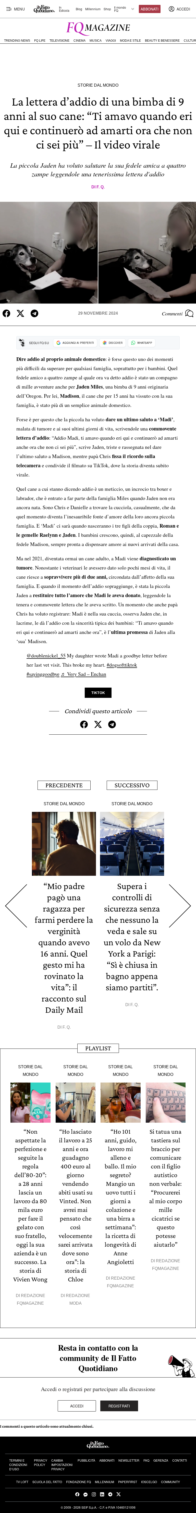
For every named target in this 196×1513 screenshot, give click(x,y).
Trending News (17, 40)
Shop (107, 8)
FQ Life (39, 40)
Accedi (77, 1405)
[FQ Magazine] (98, 28)
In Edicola (64, 9)
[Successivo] (180, 906)
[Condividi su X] (20, 313)
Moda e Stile (130, 40)
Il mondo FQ (120, 9)
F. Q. (100, 187)
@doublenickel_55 (46, 655)
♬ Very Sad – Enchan (83, 673)
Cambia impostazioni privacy (61, 1464)
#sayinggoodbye (43, 673)
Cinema (79, 40)
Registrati (119, 1405)
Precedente (64, 785)
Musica (96, 40)
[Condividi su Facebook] (6, 313)
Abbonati (149, 9)
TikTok (98, 693)
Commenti (172, 313)
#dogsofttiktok (122, 664)
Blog (79, 8)
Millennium (93, 8)
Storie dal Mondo (98, 85)
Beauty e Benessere (162, 40)
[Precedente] (16, 906)
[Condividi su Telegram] (34, 313)
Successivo (132, 785)
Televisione (59, 40)
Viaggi (111, 40)
